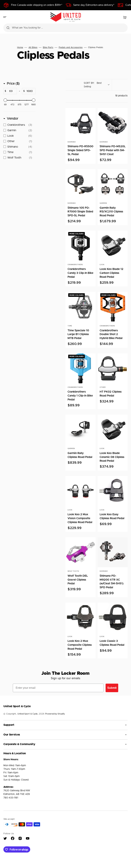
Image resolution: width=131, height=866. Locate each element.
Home (20, 47)
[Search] (8, 28)
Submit (112, 687)
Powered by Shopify (55, 714)
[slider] (5, 100)
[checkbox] (18, 125)
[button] (5, 17)
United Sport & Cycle (27, 714)
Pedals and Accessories (71, 47)
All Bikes (32, 47)
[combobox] (65, 28)
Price (13, 83)
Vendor (12, 118)
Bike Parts (48, 47)
